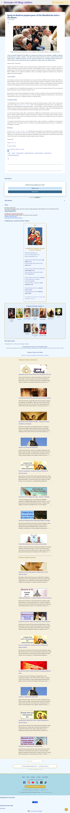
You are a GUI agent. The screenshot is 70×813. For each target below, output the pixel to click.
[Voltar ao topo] (66, 809)
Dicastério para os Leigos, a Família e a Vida (18, 131)
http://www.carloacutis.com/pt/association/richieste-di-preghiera (35, 355)
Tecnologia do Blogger (35, 811)
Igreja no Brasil (19, 153)
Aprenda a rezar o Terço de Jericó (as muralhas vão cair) (35, 374)
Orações (33, 777)
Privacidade (45, 777)
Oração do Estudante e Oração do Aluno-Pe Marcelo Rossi (35, 598)
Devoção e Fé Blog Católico (18, 2)
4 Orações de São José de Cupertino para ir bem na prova (35, 398)
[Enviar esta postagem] (8, 151)
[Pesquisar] (43, 761)
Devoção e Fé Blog (11, 146)
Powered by (32, 197)
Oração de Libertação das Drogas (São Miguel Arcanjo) (34, 520)
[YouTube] (33, 782)
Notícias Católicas (39, 153)
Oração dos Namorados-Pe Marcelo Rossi (30, 746)
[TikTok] (45, 782)
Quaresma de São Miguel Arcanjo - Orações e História (34, 497)
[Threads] (41, 782)
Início (23, 777)
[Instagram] (28, 782)
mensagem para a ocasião (24, 104)
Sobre (28, 777)
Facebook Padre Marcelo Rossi (14, 218)
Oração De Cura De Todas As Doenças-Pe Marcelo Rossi (34, 621)
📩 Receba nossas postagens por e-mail (35, 786)
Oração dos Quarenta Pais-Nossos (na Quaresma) (32, 544)
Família (13, 153)
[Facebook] (24, 782)
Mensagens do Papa (29, 153)
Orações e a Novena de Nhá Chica (28, 447)
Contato (39, 777)
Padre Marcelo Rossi (11, 216)
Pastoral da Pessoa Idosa (13, 155)
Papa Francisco (48, 153)
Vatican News (13, 142)
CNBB (9, 153)
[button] (8, 23)
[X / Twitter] (37, 782)
